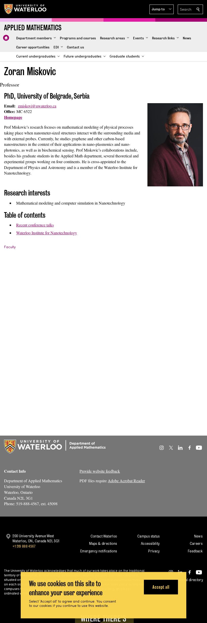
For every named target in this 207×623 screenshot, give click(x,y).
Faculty (10, 247)
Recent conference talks (35, 225)
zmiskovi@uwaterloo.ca (37, 105)
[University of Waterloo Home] (25, 9)
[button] (161, 9)
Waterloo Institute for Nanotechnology (46, 232)
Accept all (160, 586)
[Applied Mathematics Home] (6, 38)
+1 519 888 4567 (24, 546)
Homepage (13, 117)
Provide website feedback (100, 471)
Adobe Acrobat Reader (126, 480)
